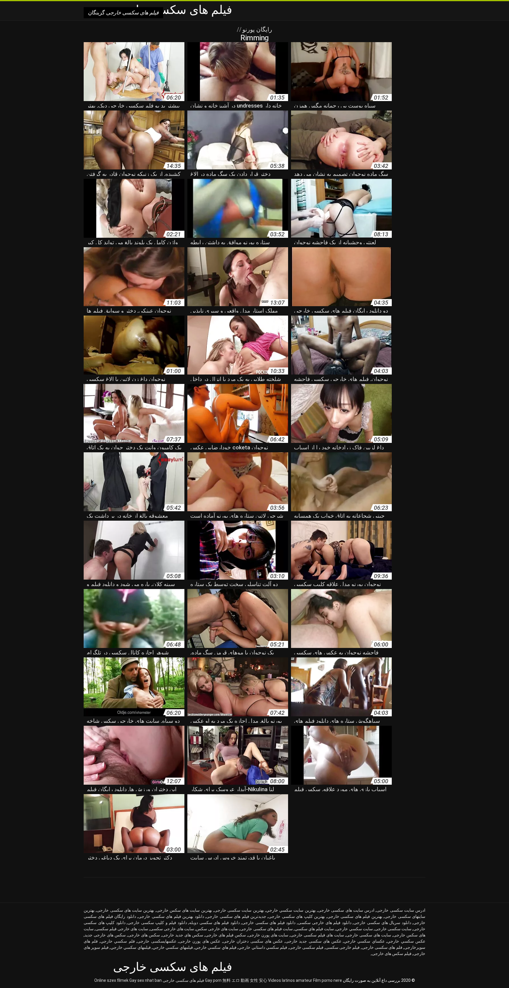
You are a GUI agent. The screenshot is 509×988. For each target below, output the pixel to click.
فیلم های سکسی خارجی (183, 980)
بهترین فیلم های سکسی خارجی (354, 916)
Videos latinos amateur (290, 980)
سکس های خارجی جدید (105, 935)
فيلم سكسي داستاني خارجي (262, 947)
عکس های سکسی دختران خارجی (253, 941)
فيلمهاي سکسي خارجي (130, 947)
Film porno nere (327, 980)
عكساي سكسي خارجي (364, 941)
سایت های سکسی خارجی (368, 935)
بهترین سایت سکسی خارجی (239, 910)
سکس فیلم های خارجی (225, 935)
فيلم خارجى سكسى (342, 947)
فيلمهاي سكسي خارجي (173, 947)
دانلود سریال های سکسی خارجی (382, 922)
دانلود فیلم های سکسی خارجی (268, 922)
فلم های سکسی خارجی (382, 947)
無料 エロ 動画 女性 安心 (244, 980)
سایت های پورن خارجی (268, 935)
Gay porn (213, 980)
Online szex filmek (111, 980)
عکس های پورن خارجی (199, 941)
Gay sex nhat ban (145, 980)
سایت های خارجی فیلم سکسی (121, 928)
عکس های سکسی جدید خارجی (313, 941)
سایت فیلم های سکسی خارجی (266, 928)
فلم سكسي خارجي (117, 941)
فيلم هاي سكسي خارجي (216, 947)
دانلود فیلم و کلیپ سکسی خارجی (157, 922)
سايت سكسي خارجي (354, 928)
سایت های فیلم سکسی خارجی (317, 935)
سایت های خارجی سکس (217, 928)
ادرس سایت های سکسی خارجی (346, 910)
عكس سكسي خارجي (406, 941)
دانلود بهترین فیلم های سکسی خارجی (171, 916)
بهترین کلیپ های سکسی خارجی (296, 916)
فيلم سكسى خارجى (306, 947)
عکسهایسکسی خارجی (156, 941)
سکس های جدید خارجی (182, 935)
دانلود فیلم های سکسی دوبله (214, 922)
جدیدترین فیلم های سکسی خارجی (236, 916)
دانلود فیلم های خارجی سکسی (324, 922)
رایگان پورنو (256, 29)
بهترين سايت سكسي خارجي (291, 910)
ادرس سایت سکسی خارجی (400, 910)
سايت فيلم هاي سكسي (314, 928)
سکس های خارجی (144, 935)
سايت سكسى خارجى (393, 928)
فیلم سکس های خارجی (392, 953)
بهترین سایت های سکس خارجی (184, 910)
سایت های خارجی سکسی (172, 928)
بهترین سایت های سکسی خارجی (125, 910)
